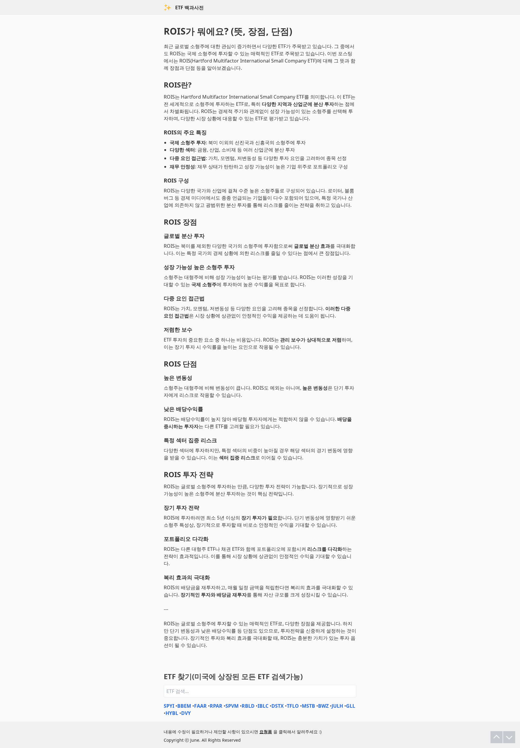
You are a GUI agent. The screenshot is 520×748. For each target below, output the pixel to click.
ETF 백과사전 (189, 7)
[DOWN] (509, 737)
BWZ (323, 706)
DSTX (277, 706)
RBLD (248, 706)
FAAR (200, 706)
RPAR (216, 706)
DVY (186, 713)
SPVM (232, 706)
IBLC (263, 706)
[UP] (497, 737)
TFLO (293, 706)
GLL (350, 706)
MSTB (308, 706)
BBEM (184, 706)
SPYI (169, 706)
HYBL (172, 713)
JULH (337, 706)
